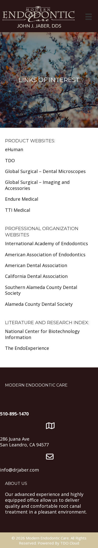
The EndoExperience (27, 348)
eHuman (14, 149)
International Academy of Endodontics (46, 243)
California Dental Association (36, 276)
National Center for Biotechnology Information (42, 334)
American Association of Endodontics (45, 254)
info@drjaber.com (19, 470)
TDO (10, 160)
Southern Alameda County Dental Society (41, 290)
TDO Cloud (69, 542)
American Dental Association (36, 265)
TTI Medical (17, 210)
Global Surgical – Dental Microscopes (45, 171)
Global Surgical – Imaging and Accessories (37, 185)
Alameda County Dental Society (39, 304)
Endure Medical (21, 199)
